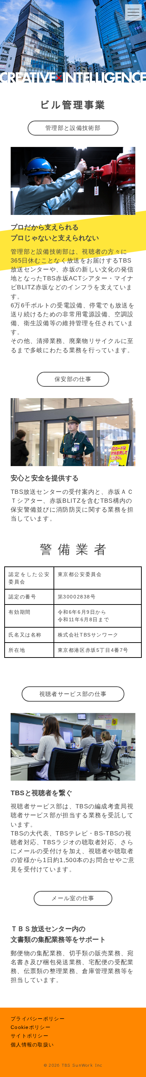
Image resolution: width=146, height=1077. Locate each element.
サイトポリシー (30, 1036)
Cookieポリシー (31, 1027)
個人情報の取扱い (32, 1044)
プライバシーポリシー (38, 1018)
